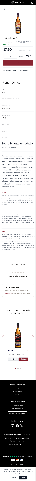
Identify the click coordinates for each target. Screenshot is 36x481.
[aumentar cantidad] (17, 359)
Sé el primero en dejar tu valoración (23, 41)
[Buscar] (29, 3)
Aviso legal (7, 467)
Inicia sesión (8, 293)
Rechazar (13, 477)
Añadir (24, 359)
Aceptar (23, 477)
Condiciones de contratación (20, 467)
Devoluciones (17, 391)
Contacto (17, 394)
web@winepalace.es (18, 444)
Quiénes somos (17, 405)
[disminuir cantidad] (9, 359)
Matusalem (6, 108)
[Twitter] (21, 426)
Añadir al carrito (18, 63)
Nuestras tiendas (17, 409)
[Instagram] (12, 426)
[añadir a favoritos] (30, 38)
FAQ (17, 388)
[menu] (3, 2)
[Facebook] (17, 426)
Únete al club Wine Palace (17, 413)
